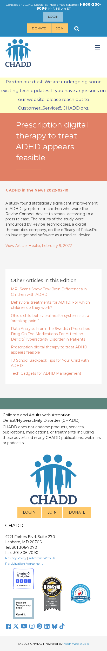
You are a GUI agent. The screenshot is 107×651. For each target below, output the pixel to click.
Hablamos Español (64, 5)
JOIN (52, 512)
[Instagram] (32, 626)
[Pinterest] (39, 626)
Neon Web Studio (76, 644)
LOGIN (29, 512)
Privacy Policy (15, 558)
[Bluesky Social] (54, 626)
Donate (39, 28)
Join (60, 28)
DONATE (77, 512)
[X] (16, 626)
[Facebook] (8, 626)
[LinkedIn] (47, 626)
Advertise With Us (42, 558)
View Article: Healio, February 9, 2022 (38, 245)
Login (53, 16)
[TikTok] (62, 626)
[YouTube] (24, 626)
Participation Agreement (24, 563)
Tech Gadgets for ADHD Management (46, 373)
